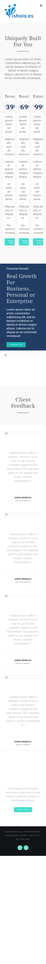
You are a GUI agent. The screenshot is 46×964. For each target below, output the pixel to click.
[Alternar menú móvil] (41, 5)
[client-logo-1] (23, 514)
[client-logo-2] (23, 596)
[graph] (23, 355)
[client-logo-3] (23, 677)
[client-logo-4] (23, 433)
